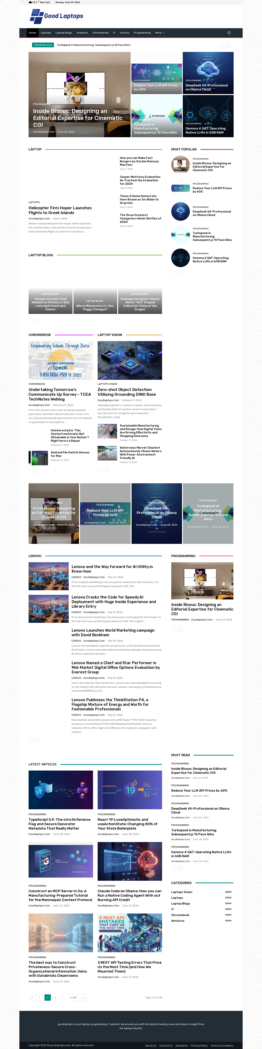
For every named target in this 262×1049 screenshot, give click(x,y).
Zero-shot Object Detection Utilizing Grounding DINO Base (127, 392)
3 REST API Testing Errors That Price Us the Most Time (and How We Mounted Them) (129, 966)
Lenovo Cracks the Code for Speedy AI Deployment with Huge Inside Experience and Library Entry (114, 602)
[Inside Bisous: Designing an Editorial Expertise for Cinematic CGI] (80, 94)
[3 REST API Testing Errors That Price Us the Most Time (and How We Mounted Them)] (130, 933)
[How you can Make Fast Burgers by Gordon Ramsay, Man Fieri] (107, 163)
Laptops (34, 202)
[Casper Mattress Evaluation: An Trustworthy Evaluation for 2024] (107, 182)
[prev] (221, 45)
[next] (227, 45)
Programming (42, 104)
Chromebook (37, 384)
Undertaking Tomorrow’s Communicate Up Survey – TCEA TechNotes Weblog (60, 394)
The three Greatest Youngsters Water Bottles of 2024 (140, 218)
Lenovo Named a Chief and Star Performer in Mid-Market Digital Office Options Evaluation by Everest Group (116, 667)
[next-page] (37, 320)
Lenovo (76, 577)
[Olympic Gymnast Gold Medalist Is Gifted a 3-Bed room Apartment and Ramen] (51, 287)
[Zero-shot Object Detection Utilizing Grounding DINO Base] (130, 360)
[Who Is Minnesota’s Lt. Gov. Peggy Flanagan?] (95, 287)
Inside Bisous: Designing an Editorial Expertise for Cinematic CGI (212, 167)
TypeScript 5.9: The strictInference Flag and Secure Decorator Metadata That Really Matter (60, 824)
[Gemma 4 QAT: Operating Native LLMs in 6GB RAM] (208, 116)
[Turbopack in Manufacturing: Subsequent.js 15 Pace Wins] (156, 116)
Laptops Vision (107, 384)
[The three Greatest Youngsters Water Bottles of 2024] (107, 220)
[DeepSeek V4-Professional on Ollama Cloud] (208, 73)
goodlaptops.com (39, 218)
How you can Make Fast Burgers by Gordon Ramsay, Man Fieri (139, 161)
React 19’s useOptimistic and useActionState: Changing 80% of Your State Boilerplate (127, 824)
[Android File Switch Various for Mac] (38, 458)
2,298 (73, 997)
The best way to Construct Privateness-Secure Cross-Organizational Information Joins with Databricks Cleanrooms (58, 969)
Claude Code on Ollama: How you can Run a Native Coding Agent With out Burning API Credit (129, 895)
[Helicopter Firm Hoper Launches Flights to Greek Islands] (61, 177)
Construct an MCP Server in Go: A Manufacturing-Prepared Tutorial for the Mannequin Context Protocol (60, 895)
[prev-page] (31, 320)
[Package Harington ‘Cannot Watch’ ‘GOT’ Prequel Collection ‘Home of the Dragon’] (140, 287)
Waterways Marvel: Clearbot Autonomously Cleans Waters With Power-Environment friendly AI (141, 453)
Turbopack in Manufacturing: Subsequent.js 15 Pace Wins (212, 236)
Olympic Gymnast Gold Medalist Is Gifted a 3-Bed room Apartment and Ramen (50, 304)
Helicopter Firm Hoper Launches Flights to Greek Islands (60, 210)
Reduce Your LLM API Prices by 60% (199, 790)
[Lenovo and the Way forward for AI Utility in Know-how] (49, 576)
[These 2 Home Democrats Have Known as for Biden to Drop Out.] (107, 201)
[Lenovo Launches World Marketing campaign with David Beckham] (49, 642)
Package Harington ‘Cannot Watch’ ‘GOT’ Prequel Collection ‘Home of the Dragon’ (140, 304)
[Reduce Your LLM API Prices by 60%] (156, 73)
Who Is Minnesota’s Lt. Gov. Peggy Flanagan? (95, 307)
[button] (228, 32)
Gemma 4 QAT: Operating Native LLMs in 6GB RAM (88, 45)
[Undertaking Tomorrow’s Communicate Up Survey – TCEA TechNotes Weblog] (61, 360)
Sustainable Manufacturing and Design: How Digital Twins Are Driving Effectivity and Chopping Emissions (141, 431)
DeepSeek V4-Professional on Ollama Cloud (212, 213)
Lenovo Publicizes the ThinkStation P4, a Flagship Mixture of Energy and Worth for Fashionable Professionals (110, 704)
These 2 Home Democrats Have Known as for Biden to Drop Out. (139, 199)
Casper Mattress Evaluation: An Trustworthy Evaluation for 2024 (140, 180)
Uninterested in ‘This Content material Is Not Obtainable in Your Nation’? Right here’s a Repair (70, 435)
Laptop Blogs (50, 294)
